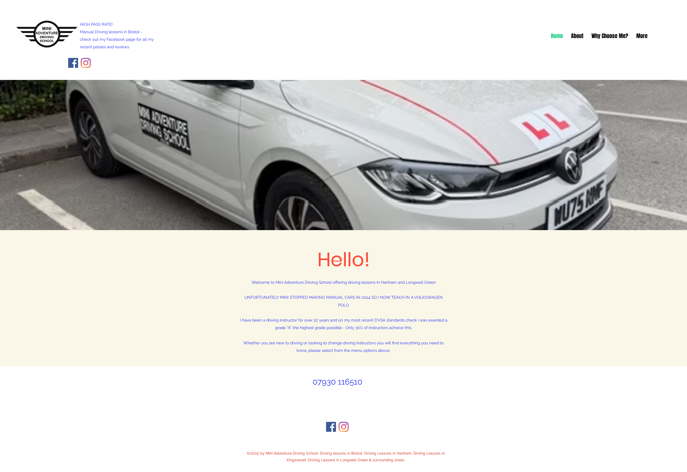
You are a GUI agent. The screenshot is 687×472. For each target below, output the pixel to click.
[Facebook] (73, 63)
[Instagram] (86, 63)
